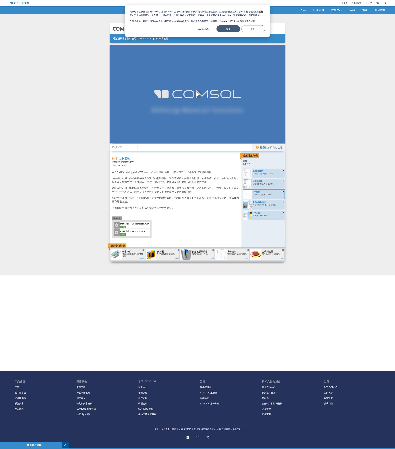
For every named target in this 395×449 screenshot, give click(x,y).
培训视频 (380, 10)
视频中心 (336, 10)
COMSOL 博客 (145, 408)
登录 (378, 3)
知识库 (265, 397)
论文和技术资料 (84, 403)
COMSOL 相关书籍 (86, 408)
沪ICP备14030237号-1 (203, 429)
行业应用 (318, 10)
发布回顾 (19, 408)
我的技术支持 (269, 392)
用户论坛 (142, 397)
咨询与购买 (356, 3)
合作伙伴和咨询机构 (272, 403)
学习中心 (142, 387)
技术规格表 (20, 392)
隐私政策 (165, 429)
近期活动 (204, 397)
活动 (352, 10)
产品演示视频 (83, 392)
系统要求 (19, 403)
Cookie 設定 (203, 28)
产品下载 (266, 414)
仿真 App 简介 (84, 414)
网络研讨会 (206, 387)
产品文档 (266, 408)
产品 (303, 10)
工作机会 (328, 392)
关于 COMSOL (331, 387)
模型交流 (142, 403)
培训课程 (142, 392)
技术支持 (343, 3)
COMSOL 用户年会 (210, 403)
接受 (228, 28)
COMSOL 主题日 (208, 392)
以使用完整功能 (271, 147)
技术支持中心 (269, 387)
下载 (123, 227)
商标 (174, 429)
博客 (365, 10)
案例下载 (81, 387)
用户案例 (81, 397)
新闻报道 (328, 397)
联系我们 (328, 403)
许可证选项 (20, 397)
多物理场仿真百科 (147, 414)
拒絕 (253, 28)
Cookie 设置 (185, 429)
